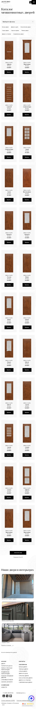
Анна (27, 149)
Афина (9, 64)
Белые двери (5, 27)
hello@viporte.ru (20, 693)
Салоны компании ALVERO (8, 700)
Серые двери (5, 30)
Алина (27, 447)
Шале (27, 362)
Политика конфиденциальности (25, 700)
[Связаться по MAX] (31, 698)
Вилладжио (27, 192)
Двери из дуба (14, 27)
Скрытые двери (15, 30)
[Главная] (5, 2)
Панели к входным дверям (7, 676)
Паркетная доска (6, 665)
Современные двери (18, 34)
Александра (27, 107)
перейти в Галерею (6, 645)
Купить (9, 72)
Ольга (27, 319)
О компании (5, 685)
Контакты (22, 661)
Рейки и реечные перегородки (6, 668)
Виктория (27, 64)
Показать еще (18, 552)
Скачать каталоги (7, 682)
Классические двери (26, 27)
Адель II (9, 107)
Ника (27, 277)
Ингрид (9, 234)
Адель (27, 405)
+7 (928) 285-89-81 (30, 2)
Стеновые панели (7, 679)
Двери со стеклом (6, 34)
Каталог (3, 661)
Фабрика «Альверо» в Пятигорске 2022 (10, 704)
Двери (3, 663)
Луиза (9, 277)
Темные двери (24, 30)
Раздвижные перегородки (5, 672)
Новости (4, 687)
